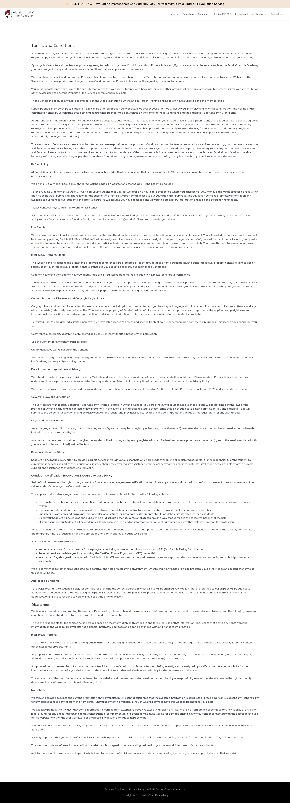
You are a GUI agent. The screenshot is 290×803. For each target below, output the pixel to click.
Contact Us (179, 789)
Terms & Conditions (115, 789)
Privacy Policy (136, 789)
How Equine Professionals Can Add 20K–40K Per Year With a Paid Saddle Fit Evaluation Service (145, 3)
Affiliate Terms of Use (159, 789)
